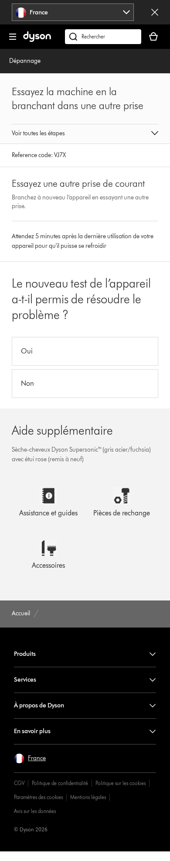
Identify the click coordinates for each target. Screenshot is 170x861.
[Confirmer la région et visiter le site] (154, 12)
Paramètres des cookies (38, 797)
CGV (19, 783)
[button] (85, 134)
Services (25, 679)
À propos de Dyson (39, 705)
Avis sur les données (35, 811)
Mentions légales (88, 797)
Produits (25, 654)
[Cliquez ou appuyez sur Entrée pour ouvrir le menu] (12, 36)
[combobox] (73, 12)
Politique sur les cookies (120, 783)
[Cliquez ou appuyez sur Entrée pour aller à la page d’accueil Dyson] (37, 40)
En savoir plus (32, 731)
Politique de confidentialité (60, 783)
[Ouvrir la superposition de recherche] (103, 36)
